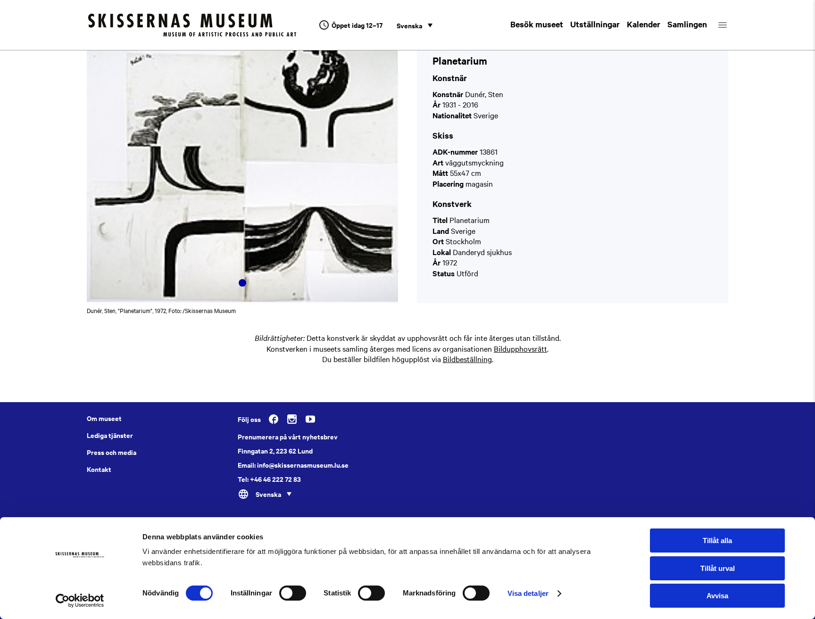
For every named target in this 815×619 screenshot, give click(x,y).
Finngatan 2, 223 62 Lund (275, 450)
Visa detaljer (528, 593)
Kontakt (99, 469)
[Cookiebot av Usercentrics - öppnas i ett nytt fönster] (80, 601)
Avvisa (717, 596)
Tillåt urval (717, 568)
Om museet (104, 418)
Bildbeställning (467, 359)
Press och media (111, 452)
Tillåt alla (717, 540)
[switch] (292, 593)
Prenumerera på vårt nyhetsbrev (288, 436)
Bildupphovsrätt (520, 348)
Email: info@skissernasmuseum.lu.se (293, 465)
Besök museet (536, 24)
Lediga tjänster (110, 435)
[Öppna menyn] (731, 25)
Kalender (643, 24)
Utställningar (595, 24)
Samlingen (687, 24)
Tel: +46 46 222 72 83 (269, 479)
